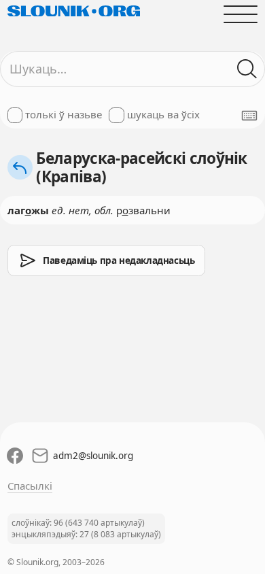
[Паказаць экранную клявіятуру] (249, 115)
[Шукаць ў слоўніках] (247, 69)
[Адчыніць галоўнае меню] (241, 14)
